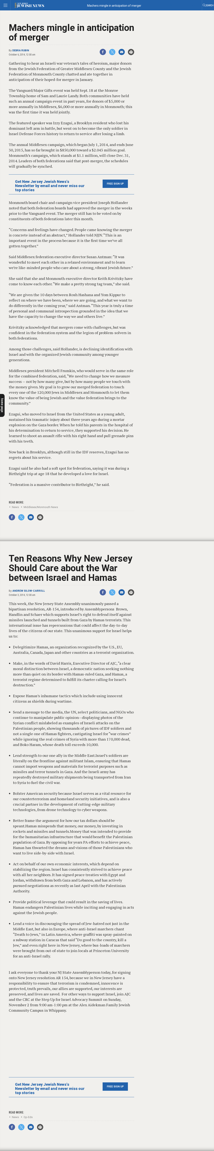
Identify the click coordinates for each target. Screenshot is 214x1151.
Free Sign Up (115, 183)
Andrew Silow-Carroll (28, 590)
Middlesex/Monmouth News (41, 507)
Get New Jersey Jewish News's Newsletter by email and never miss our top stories (50, 186)
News (15, 507)
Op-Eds (28, 1117)
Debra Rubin (20, 50)
